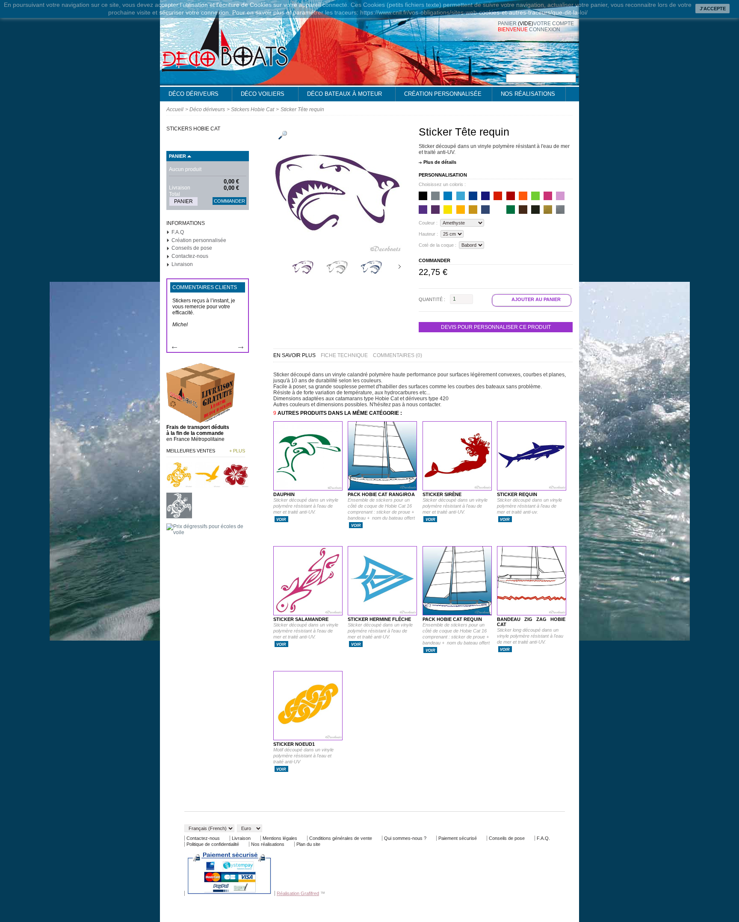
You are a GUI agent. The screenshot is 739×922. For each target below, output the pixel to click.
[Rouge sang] (510, 196)
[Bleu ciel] (460, 196)
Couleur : (428, 222)
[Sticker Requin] (531, 488)
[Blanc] (498, 209)
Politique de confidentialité (212, 844)
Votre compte (553, 24)
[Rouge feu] (498, 196)
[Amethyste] (435, 209)
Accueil (174, 109)
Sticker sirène (442, 494)
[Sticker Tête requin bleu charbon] (371, 276)
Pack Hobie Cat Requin (452, 619)
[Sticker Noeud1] (308, 738)
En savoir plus (294, 355)
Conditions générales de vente (340, 838)
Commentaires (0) (397, 355)
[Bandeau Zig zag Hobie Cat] (531, 613)
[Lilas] (560, 196)
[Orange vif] (523, 196)
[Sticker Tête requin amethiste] (302, 276)
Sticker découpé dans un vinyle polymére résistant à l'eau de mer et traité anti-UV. (305, 505)
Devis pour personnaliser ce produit (496, 327)
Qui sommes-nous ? (405, 838)
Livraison (182, 264)
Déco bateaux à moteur (340, 96)
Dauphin (284, 494)
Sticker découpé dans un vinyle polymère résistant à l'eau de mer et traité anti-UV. (455, 505)
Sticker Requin (517, 494)
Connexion (544, 30)
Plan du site (308, 844)
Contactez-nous (189, 256)
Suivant (400, 266)
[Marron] (523, 209)
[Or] (548, 209)
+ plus (237, 450)
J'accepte (713, 8)
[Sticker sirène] (457, 488)
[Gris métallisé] (535, 209)
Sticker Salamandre (300, 619)
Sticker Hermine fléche (379, 619)
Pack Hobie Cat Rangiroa (381, 494)
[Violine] (423, 209)
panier (515, 24)
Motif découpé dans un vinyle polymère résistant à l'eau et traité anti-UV (303, 755)
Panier (177, 156)
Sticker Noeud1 (294, 744)
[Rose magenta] (548, 196)
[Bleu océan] (447, 196)
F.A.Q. (543, 838)
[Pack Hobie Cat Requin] (457, 613)
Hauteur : (428, 233)
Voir (281, 519)
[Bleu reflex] (473, 196)
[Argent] (560, 209)
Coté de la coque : (437, 245)
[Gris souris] (435, 196)
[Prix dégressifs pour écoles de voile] (207, 532)
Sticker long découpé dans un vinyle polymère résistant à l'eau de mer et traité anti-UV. (530, 635)
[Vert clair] (535, 196)
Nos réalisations (528, 94)
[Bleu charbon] (485, 209)
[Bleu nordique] (485, 196)
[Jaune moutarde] (460, 209)
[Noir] (423, 196)
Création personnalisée (443, 94)
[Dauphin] (308, 488)
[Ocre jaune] (473, 209)
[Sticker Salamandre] (308, 613)
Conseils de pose (191, 248)
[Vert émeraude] (510, 209)
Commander (229, 201)
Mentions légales (280, 838)
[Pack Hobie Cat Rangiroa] (382, 488)
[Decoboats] (224, 68)
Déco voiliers (258, 96)
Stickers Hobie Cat (252, 109)
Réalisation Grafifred (298, 893)
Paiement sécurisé (457, 838)
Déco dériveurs (189, 96)
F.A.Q (177, 232)
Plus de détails (439, 162)
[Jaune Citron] (447, 209)
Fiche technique (344, 355)
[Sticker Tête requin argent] (337, 276)
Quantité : (432, 298)
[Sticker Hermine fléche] (382, 613)
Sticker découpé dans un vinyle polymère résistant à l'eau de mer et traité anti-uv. (529, 505)
